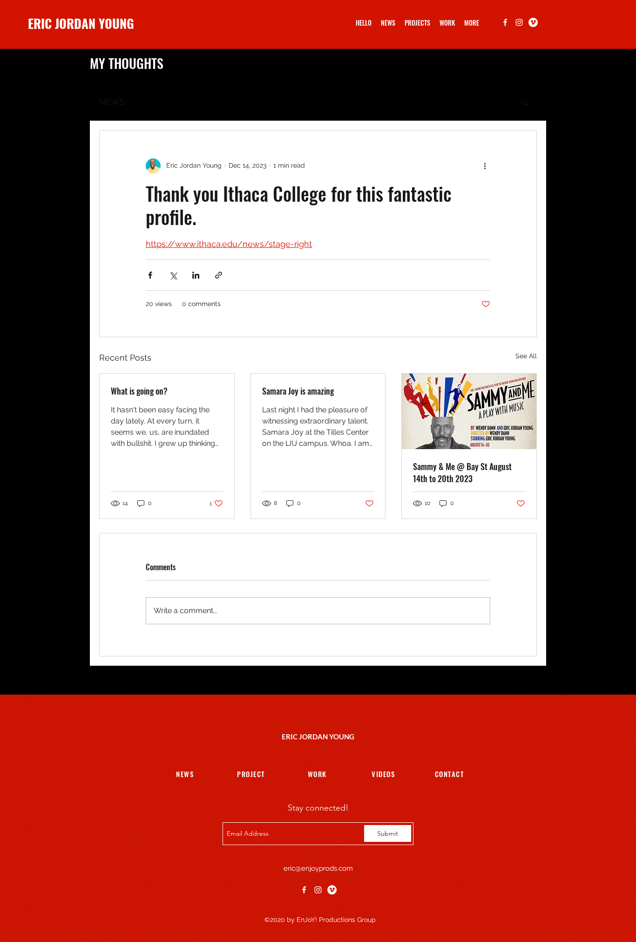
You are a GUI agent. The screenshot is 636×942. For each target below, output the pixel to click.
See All (526, 356)
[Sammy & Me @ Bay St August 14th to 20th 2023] (469, 411)
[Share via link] (218, 275)
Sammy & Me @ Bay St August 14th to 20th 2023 (462, 472)
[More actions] (484, 165)
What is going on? (139, 391)
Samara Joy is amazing (298, 391)
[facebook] (505, 22)
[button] (472, 23)
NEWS (112, 102)
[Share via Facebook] (150, 275)
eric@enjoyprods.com (318, 868)
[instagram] (519, 22)
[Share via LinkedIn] (195, 275)
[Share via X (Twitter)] (173, 275)
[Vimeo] (533, 22)
